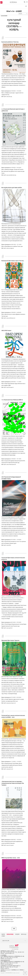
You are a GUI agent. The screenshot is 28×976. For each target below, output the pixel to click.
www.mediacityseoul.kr (11, 464)
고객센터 (3, 936)
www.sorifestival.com (10, 318)
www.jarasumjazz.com (11, 703)
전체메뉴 (27, 2)
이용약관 (3, 934)
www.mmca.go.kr (10, 845)
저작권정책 (17, 934)
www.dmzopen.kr (10, 387)
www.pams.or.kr (9, 769)
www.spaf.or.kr (9, 628)
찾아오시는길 (23, 934)
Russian (20, 13)
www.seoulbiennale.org (11, 175)
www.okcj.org (9, 96)
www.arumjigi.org (10, 248)
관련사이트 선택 (5, 940)
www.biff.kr (8, 545)
